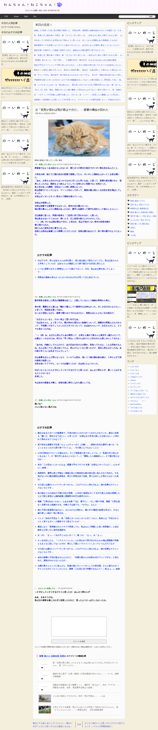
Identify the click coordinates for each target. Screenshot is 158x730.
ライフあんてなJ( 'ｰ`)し (139, 390)
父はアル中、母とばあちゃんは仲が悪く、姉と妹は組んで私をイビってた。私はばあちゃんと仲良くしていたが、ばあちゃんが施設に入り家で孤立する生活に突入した (78, 262)
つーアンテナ (135, 384)
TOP (6, 16)
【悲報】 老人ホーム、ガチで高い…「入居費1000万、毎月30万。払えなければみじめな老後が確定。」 (77, 60)
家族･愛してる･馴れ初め (139, 224)
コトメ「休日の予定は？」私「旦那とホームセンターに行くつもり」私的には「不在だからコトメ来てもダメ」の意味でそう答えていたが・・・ (78, 520)
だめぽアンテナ (136, 377)
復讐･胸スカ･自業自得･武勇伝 (45, 113)
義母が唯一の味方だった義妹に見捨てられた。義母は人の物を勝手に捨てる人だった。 (70, 50)
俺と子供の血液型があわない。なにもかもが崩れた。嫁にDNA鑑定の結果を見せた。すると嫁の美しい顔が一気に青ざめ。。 (78, 511)
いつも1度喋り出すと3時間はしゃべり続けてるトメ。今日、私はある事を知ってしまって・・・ (76, 270)
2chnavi (133, 380)
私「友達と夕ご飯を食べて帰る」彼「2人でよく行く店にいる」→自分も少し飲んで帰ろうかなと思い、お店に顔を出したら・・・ (79, 35)
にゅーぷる (134, 373)
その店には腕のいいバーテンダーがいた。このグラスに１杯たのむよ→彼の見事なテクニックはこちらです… (78, 486)
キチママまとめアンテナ (139, 397)
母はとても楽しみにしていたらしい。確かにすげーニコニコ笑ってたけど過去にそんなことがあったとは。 (52, 725)
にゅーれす (134, 366)
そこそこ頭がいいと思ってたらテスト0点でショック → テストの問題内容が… (104, 724)
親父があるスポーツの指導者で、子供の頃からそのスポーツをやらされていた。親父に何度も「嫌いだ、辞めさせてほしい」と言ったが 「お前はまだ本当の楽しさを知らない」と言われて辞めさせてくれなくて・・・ (78, 436)
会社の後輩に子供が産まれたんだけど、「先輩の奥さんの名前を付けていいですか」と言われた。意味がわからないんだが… (78, 559)
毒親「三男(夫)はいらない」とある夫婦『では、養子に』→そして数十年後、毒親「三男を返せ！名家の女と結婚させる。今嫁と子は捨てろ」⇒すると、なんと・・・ (79, 503)
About (16, 16)
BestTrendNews (135, 404)
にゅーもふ (134, 370)
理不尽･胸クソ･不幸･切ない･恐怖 (143, 216)
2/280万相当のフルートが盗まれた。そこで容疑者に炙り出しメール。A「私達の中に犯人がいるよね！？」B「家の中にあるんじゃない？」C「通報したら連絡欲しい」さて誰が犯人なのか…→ (78, 456)
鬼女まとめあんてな (138, 394)
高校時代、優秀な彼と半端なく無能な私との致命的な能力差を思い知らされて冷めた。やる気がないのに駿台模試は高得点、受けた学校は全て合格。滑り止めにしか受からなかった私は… (78, 476)
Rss (34, 16)
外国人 (133, 228)
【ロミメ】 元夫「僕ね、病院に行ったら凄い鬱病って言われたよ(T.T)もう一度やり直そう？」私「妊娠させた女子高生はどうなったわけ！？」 (79, 90)
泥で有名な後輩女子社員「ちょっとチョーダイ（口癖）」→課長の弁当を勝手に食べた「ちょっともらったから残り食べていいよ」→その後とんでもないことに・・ (78, 446)
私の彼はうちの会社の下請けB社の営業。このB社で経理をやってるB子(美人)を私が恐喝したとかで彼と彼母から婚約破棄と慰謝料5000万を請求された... (79, 494)
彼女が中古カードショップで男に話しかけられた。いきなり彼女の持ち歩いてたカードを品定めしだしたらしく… (79, 65)
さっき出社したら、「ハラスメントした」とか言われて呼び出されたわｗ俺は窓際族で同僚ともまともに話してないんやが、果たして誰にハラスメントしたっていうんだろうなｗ (78, 542)
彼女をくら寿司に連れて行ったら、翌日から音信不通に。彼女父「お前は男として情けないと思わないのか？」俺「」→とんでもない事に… (79, 70)
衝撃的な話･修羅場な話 (139, 208)
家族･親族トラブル (137, 201)
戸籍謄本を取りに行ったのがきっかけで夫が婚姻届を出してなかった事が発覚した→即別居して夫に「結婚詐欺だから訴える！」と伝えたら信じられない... (79, 80)
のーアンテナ (135, 387)
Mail (26, 16)
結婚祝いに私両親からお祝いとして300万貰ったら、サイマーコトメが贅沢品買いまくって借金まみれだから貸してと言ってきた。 (79, 100)
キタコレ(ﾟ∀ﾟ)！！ (138, 401)
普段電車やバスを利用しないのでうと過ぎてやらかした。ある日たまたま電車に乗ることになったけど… (77, 45)
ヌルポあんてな (136, 411)
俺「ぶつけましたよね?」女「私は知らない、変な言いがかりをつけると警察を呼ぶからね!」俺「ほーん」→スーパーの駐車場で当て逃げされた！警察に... (79, 85)
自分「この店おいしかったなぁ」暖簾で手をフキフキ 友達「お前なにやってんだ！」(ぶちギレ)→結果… (79, 466)
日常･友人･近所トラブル (139, 205)
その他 (133, 235)
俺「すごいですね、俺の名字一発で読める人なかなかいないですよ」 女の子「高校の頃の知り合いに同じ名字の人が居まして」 (79, 75)
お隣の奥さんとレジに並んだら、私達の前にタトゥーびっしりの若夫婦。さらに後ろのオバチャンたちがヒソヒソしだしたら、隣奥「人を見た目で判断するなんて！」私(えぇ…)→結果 (79, 567)
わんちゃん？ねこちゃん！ (32, 7)
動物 (132, 231)
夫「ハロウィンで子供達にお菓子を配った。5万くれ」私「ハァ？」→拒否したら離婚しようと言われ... (77, 95)
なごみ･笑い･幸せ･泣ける (140, 220)
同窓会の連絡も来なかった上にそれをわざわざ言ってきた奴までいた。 (69, 277)
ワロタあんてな (136, 408)
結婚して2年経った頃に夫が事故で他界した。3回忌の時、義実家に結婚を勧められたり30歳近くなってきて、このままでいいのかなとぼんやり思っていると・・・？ (79, 30)
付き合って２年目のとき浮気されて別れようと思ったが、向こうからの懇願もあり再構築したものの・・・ (78, 40)
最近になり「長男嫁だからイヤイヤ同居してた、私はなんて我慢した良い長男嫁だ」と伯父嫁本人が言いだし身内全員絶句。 (78, 528)
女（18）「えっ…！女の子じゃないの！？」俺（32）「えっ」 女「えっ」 (70, 535)
